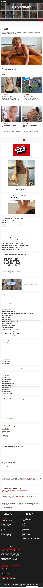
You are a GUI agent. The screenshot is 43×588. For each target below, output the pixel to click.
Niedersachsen (24, 528)
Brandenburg (24, 518)
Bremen (23, 530)
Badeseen (29, 478)
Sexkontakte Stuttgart (6, 359)
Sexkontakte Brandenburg (7, 353)
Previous (19, 139)
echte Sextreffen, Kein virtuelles (8, 311)
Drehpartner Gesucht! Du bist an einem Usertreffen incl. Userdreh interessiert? (17, 313)
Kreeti (19, 585)
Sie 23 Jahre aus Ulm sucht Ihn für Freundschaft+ (11, 222)
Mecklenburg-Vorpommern (27, 519)
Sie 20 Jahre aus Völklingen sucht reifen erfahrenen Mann (13, 228)
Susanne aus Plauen (11, 85)
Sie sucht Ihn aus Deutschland (6, 520)
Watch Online (40, 20)
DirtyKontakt (21, 7)
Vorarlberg (9, 391)
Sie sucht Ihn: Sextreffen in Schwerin (32, 114)
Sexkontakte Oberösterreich (7, 385)
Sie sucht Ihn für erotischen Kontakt (11, 114)
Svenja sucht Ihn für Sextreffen (8, 305)
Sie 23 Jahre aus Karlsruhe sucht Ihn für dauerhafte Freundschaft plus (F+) (16, 230)
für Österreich (7, 373)
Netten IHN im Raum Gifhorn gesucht (9, 325)
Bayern (23, 535)
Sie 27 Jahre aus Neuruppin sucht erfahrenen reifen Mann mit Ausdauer (16, 235)
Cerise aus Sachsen (32, 85)
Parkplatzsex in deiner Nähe (6, 524)
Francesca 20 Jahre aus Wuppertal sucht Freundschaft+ (13, 243)
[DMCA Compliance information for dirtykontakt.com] (5, 574)
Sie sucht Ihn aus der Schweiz (6, 523)
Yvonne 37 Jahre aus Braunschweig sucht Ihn (11, 333)
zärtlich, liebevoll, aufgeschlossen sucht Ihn (10, 303)
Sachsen (23, 520)
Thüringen (24, 523)
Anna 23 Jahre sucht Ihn (6, 319)
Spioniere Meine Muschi (6, 317)
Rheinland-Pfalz (25, 533)
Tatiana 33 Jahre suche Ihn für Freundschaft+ (11, 249)
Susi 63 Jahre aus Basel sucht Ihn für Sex (10, 321)
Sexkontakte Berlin (5, 342)
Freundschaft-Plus (12, 218)
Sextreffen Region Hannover (7, 327)
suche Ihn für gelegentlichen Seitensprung (10, 329)
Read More (4, 74)
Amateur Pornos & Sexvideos (6, 534)
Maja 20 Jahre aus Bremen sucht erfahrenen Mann (12, 241)
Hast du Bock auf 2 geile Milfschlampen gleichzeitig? (12, 296)
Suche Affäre (4, 301)
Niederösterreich (10, 383)
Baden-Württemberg (26, 534)
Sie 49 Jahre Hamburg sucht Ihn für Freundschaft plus (12, 220)
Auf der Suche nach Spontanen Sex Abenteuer (11, 335)
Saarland (23, 525)
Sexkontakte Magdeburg (7, 348)
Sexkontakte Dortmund (6, 355)
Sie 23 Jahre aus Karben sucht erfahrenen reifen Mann (12, 226)
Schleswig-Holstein (25, 529)
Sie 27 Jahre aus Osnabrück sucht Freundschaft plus (12, 247)
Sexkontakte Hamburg (6, 344)
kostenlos (10, 507)
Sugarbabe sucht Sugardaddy (6, 535)
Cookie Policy (3, 570)
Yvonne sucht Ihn (21, 51)
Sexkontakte (4, 383)
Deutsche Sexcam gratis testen (6, 533)
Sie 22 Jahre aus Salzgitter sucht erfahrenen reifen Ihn (13, 237)
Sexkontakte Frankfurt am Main (8, 357)
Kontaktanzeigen (4, 66)
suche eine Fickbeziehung (7, 298)
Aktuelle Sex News (4, 530)
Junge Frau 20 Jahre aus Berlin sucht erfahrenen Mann (12, 224)
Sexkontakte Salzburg (6, 379)
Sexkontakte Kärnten (6, 381)
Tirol (8, 389)
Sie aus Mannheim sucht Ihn (7, 315)
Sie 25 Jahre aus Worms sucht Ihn (8, 309)
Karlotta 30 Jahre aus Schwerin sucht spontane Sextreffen (13, 239)
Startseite (2, 24)
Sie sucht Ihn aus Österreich (6, 521)
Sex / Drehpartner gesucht (6, 528)
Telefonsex (3, 529)
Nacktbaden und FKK (5, 525)
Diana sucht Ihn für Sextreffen (8, 307)
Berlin (23, 516)
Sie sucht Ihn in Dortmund (7, 323)
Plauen (6, 24)
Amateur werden (5, 491)
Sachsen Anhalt (25, 521)
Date (11, 496)
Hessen (23, 524)
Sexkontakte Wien (5, 377)
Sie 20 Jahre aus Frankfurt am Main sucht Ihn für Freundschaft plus (15, 245)
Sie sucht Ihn (20, 218)
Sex (31, 186)
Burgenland (9, 393)
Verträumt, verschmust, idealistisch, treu (10, 331)
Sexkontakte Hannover (6, 361)
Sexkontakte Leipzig (6, 351)
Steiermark (9, 387)
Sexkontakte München (6, 346)
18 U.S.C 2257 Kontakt (5, 568)
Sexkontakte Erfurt (6, 363)
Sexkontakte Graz (5, 375)
